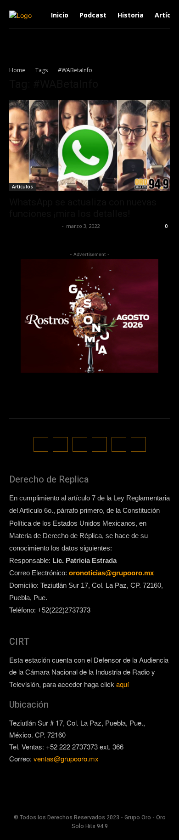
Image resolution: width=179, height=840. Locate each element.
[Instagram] (60, 444)
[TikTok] (80, 444)
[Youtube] (138, 444)
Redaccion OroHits (34, 225)
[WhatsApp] (119, 444)
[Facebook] (41, 444)
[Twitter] (99, 444)
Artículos (22, 186)
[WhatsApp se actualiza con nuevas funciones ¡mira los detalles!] (89, 145)
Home (17, 70)
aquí (122, 684)
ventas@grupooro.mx (66, 758)
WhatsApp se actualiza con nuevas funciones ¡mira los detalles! (83, 208)
